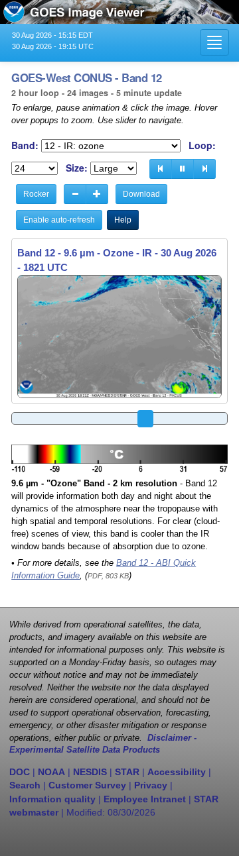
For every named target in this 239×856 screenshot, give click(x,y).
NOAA (51, 772)
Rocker (36, 194)
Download (141, 194)
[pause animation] (182, 169)
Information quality (52, 799)
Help (122, 220)
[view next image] (204, 169)
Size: (77, 168)
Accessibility (176, 772)
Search (24, 785)
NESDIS (90, 772)
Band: (25, 145)
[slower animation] (75, 194)
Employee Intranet (145, 799)
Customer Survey (87, 785)
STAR (127, 772)
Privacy (150, 785)
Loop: (202, 145)
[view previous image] (160, 169)
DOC (19, 772)
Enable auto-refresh (59, 220)
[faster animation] (97, 194)
